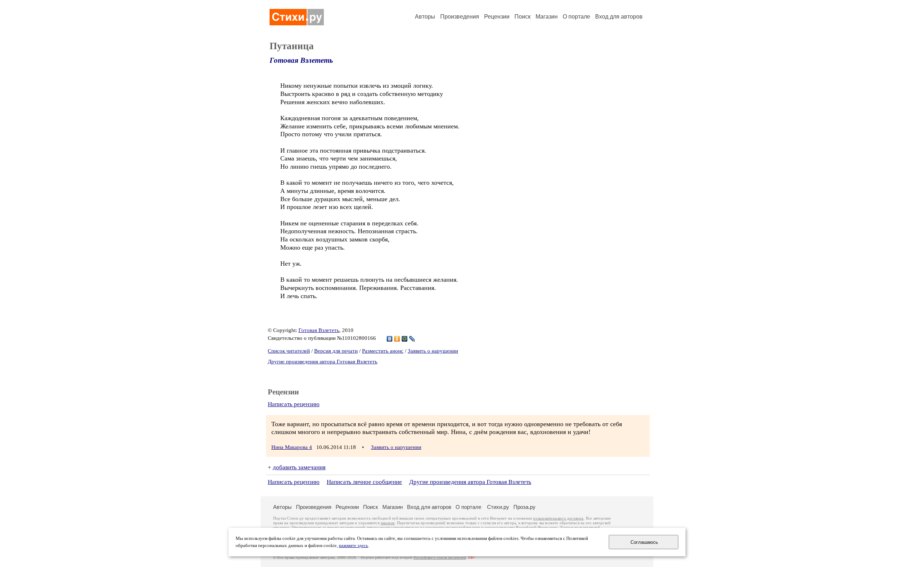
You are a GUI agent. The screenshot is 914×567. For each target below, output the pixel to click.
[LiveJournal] (412, 338)
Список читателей (289, 351)
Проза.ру (524, 507)
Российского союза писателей (439, 558)
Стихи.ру (498, 507)
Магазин (547, 17)
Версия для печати (336, 351)
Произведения (459, 17)
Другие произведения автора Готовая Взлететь (322, 361)
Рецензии (496, 17)
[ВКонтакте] (389, 338)
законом (388, 523)
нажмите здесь (353, 545)
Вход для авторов (619, 17)
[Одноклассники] (397, 338)
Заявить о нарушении (433, 351)
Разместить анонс (382, 351)
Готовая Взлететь (301, 60)
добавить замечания (299, 467)
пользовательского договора (558, 518)
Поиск (522, 17)
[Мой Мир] (404, 338)
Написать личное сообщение (364, 482)
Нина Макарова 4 (291, 447)
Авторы (425, 17)
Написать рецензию (294, 404)
